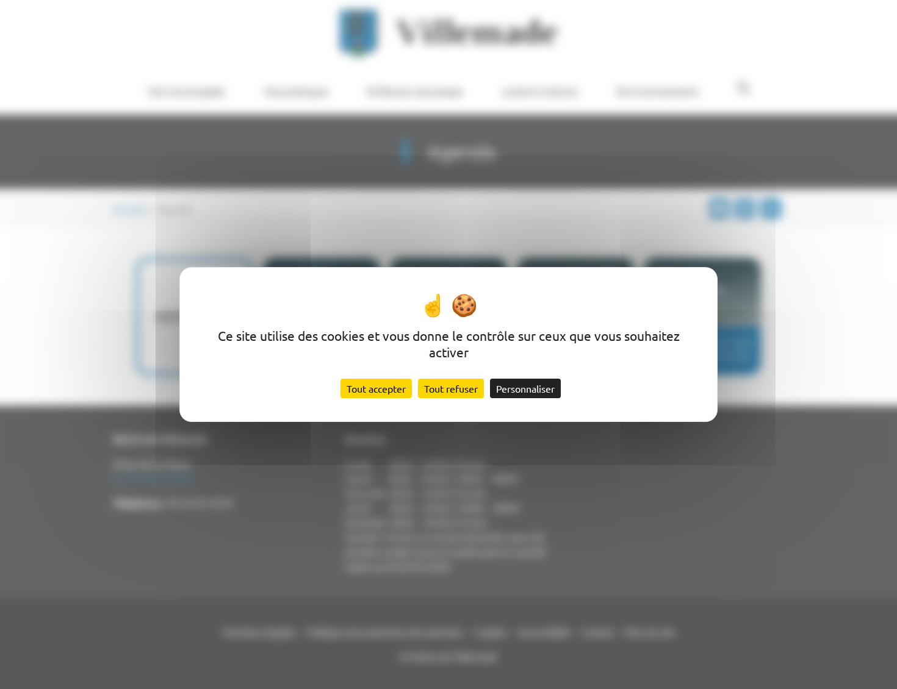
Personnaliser (525, 388)
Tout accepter (376, 388)
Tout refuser (451, 388)
